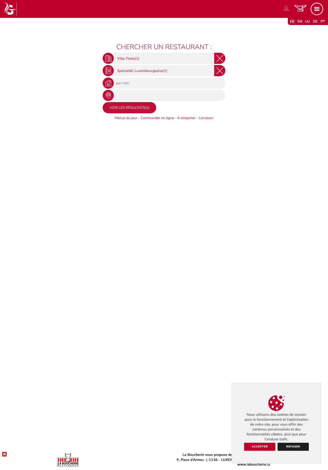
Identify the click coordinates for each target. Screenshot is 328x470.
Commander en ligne (157, 117)
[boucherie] (164, 466)
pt (323, 21)
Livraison (206, 117)
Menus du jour (126, 117)
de (315, 21)
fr (292, 21)
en (299, 21)
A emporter (186, 117)
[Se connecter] (286, 11)
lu (307, 21)
